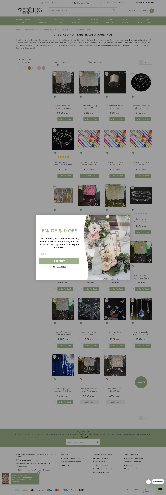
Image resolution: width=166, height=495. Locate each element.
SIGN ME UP (59, 261)
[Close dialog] (127, 218)
